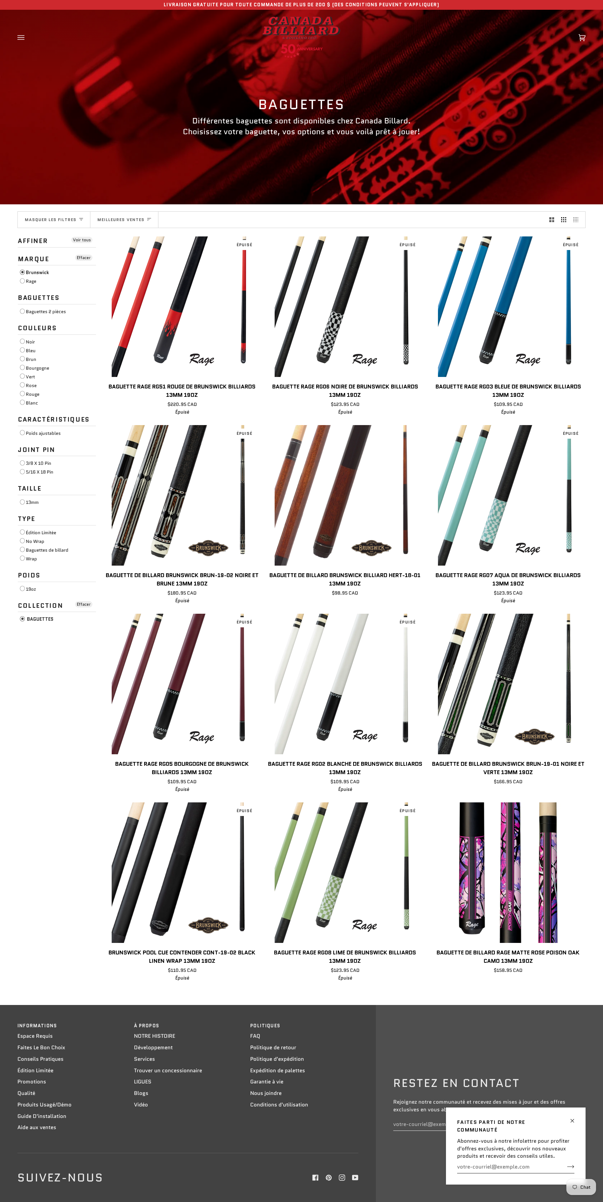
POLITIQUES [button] (265, 1025)
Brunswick (37, 272)
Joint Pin (36, 449)
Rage (31, 281)
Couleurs (37, 328)
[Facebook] (315, 1177)
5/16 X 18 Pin (39, 472)
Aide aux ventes (36, 1127)
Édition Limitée (41, 532)
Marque (33, 259)
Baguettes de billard (47, 550)
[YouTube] (355, 1177)
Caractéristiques (54, 419)
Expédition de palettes (277, 1070)
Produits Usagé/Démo (44, 1104)
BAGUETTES (39, 619)
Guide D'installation (41, 1116)
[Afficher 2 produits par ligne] (552, 220)
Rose (31, 385)
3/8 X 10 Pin (38, 463)
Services (144, 1059)
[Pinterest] (329, 1177)
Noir (30, 342)
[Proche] (575, 1117)
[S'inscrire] (565, 1166)
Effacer (84, 257)
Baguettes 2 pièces (46, 311)
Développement (153, 1047)
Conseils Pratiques (40, 1059)
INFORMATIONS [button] (37, 1025)
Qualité (26, 1093)
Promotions (31, 1081)
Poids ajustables (43, 433)
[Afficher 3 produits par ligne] (564, 220)
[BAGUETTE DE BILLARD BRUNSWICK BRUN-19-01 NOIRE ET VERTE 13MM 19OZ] (508, 684)
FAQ (255, 1036)
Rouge (32, 394)
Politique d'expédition (277, 1059)
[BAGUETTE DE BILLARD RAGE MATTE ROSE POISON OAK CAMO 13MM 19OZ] (508, 872)
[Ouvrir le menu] (27, 38)
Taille (30, 488)
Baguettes (39, 297)
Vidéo (141, 1104)
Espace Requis (35, 1036)
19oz (31, 589)
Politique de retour (273, 1047)
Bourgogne (37, 368)
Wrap (31, 558)
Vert (30, 376)
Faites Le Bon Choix (41, 1047)
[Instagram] (342, 1177)
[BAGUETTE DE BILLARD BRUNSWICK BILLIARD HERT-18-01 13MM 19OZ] (345, 495)
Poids (29, 575)
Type (26, 518)
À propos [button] (146, 1025)
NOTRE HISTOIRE (154, 1036)
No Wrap (35, 541)
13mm (32, 502)
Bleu (31, 350)
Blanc (32, 403)
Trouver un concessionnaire (168, 1070)
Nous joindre (266, 1093)
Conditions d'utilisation (279, 1104)
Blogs (141, 1093)
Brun (31, 359)
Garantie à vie (266, 1081)
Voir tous (82, 240)
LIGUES (142, 1081)
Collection (40, 605)
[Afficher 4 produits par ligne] (578, 220)
